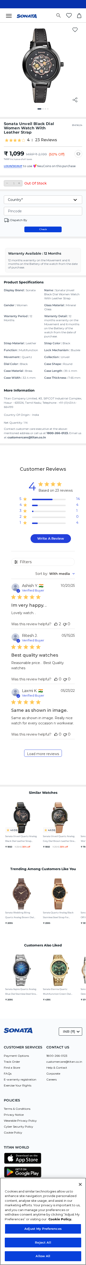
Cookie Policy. (60, 1219)
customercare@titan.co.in (64, 1061)
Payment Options (16, 1055)
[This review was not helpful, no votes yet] (64, 624)
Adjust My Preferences (43, 1229)
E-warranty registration (20, 1079)
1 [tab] (40, 110)
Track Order (12, 1061)
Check (43, 229)
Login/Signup (13, 166)
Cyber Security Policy (18, 1126)
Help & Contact (56, 1067)
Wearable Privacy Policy (20, 1120)
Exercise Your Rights (17, 1085)
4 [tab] (49, 110)
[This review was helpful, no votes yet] (56, 679)
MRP (30, 154)
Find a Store (12, 1067)
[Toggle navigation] (10, 15)
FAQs (7, 1073)
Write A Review (50, 538)
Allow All (43, 1256)
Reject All (43, 1242)
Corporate (53, 1073)
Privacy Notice (14, 1114)
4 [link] (28, 140)
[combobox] (55, 574)
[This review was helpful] (56, 624)
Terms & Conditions (17, 1108)
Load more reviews (43, 754)
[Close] (80, 1184)
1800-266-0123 (56, 1055)
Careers (51, 1079)
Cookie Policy (13, 1132)
